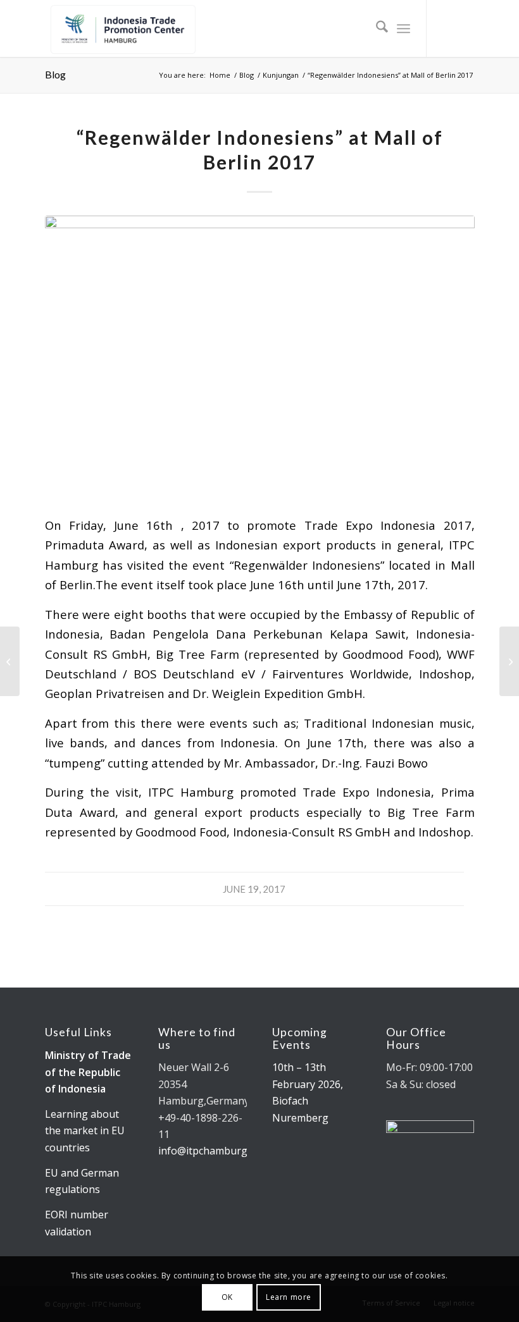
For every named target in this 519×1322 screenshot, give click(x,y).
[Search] (375, 28)
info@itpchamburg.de (209, 1151)
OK (227, 1297)
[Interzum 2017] (10, 661)
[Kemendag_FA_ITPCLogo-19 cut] (121, 28)
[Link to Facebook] (465, 28)
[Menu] (403, 28)
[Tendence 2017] (509, 661)
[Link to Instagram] (446, 28)
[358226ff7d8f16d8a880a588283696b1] (260, 357)
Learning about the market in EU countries (85, 1130)
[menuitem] (375, 28)
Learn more (288, 1297)
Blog (55, 74)
